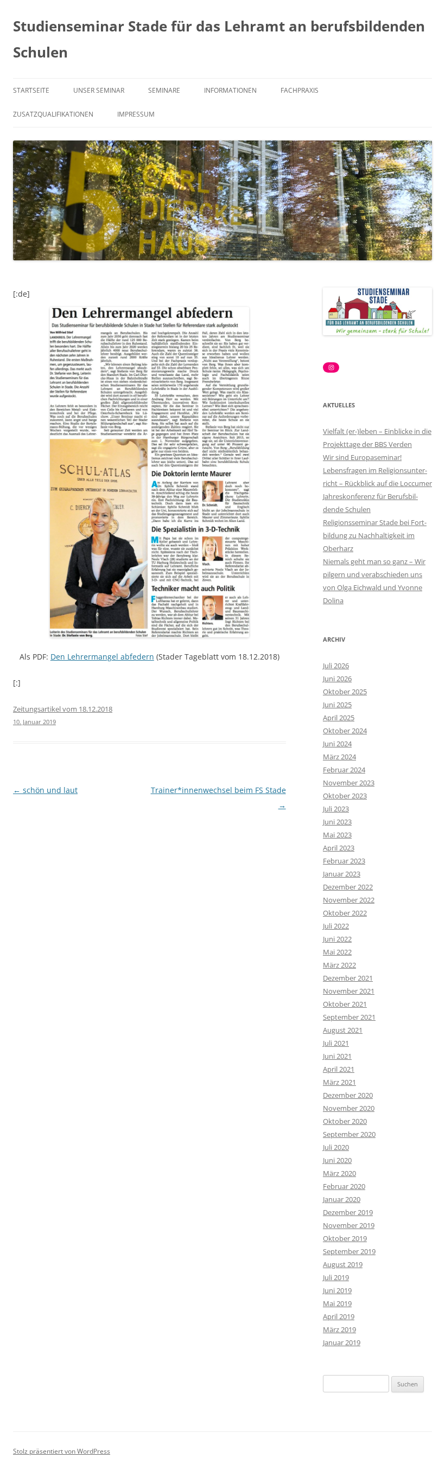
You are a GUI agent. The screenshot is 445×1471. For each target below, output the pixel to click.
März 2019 (339, 1329)
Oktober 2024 (345, 730)
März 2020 (339, 1173)
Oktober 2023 (345, 796)
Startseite (31, 90)
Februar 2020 (344, 1186)
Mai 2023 (337, 835)
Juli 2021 (336, 1043)
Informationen (230, 90)
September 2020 (349, 1134)
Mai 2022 (337, 952)
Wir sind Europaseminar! (362, 457)
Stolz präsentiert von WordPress (61, 1451)
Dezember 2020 (348, 1095)
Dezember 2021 (348, 978)
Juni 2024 (337, 744)
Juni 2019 (337, 1290)
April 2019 (338, 1316)
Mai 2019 (337, 1303)
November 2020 (348, 1108)
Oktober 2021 (345, 1004)
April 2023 (338, 848)
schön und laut (45, 790)
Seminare (164, 90)
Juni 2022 (337, 939)
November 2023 (348, 783)
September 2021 (349, 1017)
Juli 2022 (336, 926)
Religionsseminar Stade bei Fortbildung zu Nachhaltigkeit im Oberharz (375, 535)
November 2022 (348, 900)
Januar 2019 (341, 1342)
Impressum (136, 114)
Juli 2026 (336, 665)
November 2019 (348, 1225)
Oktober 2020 (345, 1121)
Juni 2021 (337, 1056)
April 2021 (338, 1069)
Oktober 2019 (345, 1238)
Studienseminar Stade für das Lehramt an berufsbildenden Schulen (219, 39)
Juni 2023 (337, 822)
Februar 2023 (344, 861)
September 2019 (349, 1251)
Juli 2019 (336, 1277)
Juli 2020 (336, 1147)
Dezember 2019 (348, 1212)
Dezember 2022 (348, 887)
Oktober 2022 (345, 913)
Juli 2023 (336, 809)
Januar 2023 (341, 874)
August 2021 (343, 1030)
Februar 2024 (344, 770)
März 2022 (339, 965)
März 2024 (339, 757)
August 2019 (343, 1264)
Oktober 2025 (345, 691)
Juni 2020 (337, 1160)
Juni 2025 (337, 704)
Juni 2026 (337, 678)
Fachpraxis (300, 90)
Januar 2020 (341, 1199)
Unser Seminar (98, 90)
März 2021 (339, 1082)
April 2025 (338, 717)
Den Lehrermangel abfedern (102, 656)
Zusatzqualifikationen (53, 114)
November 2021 (348, 991)
